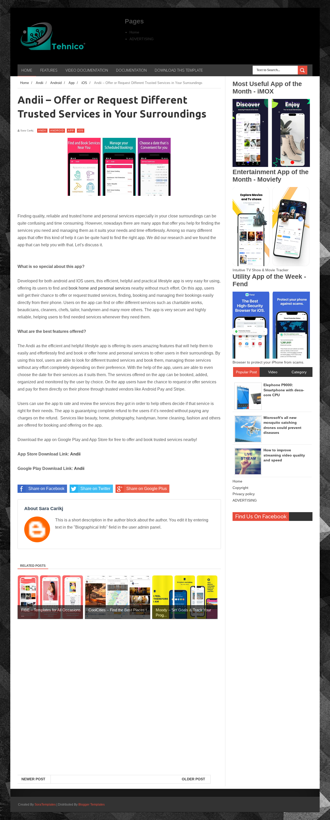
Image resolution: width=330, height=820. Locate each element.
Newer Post (33, 779)
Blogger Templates (91, 804)
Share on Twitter (95, 488)
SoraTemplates (45, 804)
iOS (80, 130)
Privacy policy (244, 494)
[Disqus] (119, 708)
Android (57, 130)
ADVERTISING (141, 39)
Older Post (193, 779)
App (71, 130)
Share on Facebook (46, 488)
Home (134, 32)
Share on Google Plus (146, 488)
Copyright (240, 488)
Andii (42, 130)
